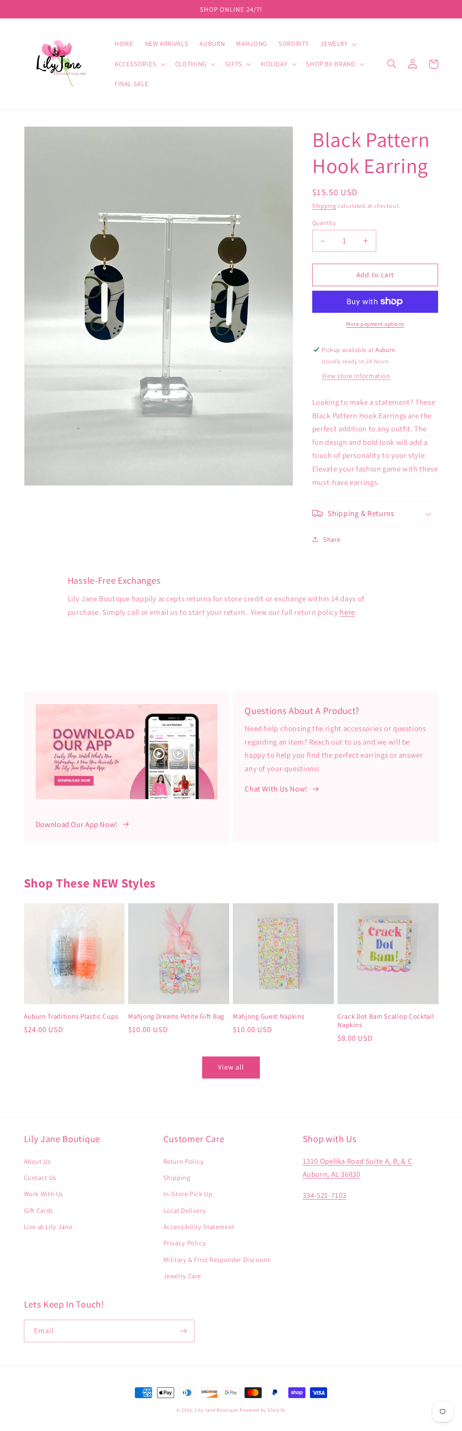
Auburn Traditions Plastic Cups (71, 1016)
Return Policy (183, 1161)
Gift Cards (38, 1210)
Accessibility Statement (199, 1226)
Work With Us (44, 1193)
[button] (337, 44)
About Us (37, 1161)
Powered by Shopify (263, 1410)
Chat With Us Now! (276, 789)
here (347, 612)
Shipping (324, 206)
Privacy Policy (184, 1243)
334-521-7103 (325, 1195)
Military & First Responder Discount (216, 1259)
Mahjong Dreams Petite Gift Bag (176, 1016)
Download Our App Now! (77, 824)
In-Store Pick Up (188, 1193)
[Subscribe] (183, 1331)
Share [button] (331, 539)
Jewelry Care (182, 1275)
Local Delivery (184, 1210)
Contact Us (40, 1177)
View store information (356, 375)
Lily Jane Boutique (216, 1410)
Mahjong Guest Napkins (269, 1016)
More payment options (375, 324)
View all (231, 1067)
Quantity (324, 223)
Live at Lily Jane (48, 1226)
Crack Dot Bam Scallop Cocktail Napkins (385, 1020)
